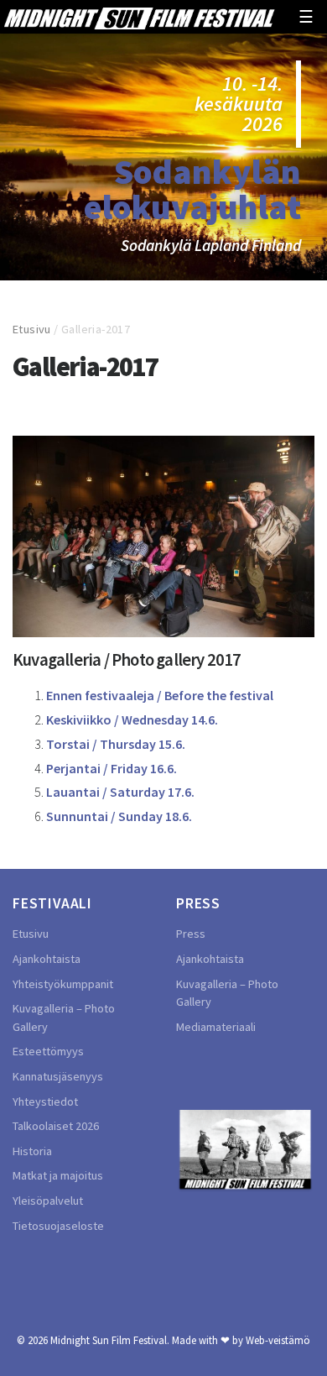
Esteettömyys (48, 1051)
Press (190, 933)
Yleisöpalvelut (48, 1200)
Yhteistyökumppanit (63, 983)
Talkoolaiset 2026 (56, 1125)
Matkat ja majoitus (58, 1175)
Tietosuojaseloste (58, 1225)
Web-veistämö (278, 1340)
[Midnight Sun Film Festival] (139, 16)
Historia (32, 1151)
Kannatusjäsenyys (58, 1076)
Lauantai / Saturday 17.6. (120, 791)
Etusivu (32, 329)
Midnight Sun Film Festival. (109, 1340)
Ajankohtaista (46, 958)
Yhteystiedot (45, 1101)
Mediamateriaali (216, 1026)
